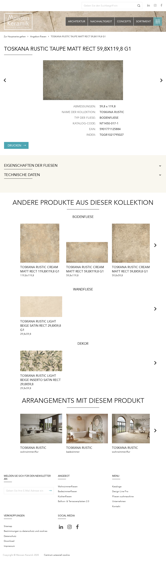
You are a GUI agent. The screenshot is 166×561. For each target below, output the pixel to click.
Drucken (14, 145)
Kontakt (116, 506)
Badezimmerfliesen (67, 491)
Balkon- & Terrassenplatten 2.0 (73, 501)
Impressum (9, 546)
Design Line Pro (120, 491)
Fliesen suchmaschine (123, 496)
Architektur (76, 21)
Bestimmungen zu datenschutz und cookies (25, 531)
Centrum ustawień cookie (57, 555)
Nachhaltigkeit (101, 21)
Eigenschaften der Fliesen (30, 166)
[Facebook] (161, 5)
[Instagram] (155, 5)
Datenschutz (10, 536)
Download (9, 541)
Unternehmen (119, 501)
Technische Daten (22, 175)
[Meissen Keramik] (18, 21)
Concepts (124, 21)
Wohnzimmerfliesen (68, 486)
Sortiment (143, 21)
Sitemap (8, 526)
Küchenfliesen (65, 496)
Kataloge (116, 486)
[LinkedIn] (148, 5)
